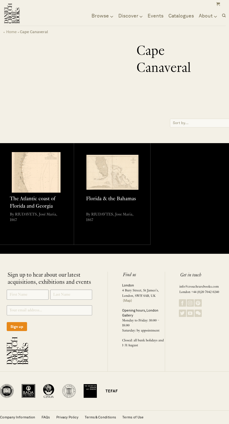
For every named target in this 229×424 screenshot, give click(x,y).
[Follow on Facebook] (182, 303)
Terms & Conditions (100, 417)
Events (155, 16)
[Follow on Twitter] (182, 313)
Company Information (17, 417)
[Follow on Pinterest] (198, 303)
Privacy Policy (67, 417)
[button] (217, 4)
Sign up (17, 327)
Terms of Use (133, 417)
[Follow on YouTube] (190, 313)
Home (11, 32)
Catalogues (181, 16)
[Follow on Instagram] (190, 303)
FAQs (46, 417)
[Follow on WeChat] (198, 313)
